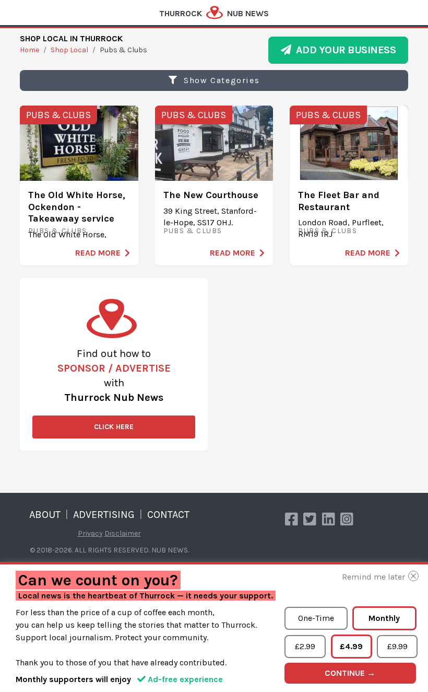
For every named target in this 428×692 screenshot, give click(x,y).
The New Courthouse (210, 195)
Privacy (90, 533)
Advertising (104, 515)
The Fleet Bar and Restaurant (338, 201)
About (45, 515)
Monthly (384, 618)
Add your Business (343, 50)
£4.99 (351, 646)
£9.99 (397, 646)
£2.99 (305, 646)
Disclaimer (122, 533)
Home (29, 49)
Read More (98, 253)
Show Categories (220, 80)
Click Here (114, 426)
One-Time (316, 618)
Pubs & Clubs (58, 115)
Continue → (350, 673)
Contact (168, 515)
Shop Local (69, 49)
